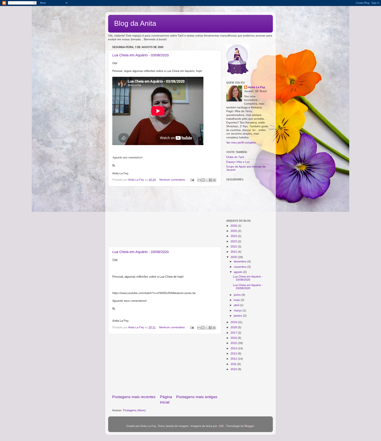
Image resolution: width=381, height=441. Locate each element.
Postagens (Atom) (134, 410)
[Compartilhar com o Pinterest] (214, 180)
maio (237, 299)
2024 (234, 236)
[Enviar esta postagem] (192, 179)
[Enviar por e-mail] (199, 180)
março (238, 310)
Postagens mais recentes (134, 397)
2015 (234, 343)
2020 (234, 257)
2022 (234, 246)
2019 (234, 322)
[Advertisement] (164, 216)
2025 (234, 230)
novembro (240, 266)
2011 (234, 364)
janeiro (238, 315)
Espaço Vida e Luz (238, 161)
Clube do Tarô (235, 157)
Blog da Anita (135, 23)
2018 (234, 327)
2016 (234, 337)
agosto (238, 272)
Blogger (249, 426)
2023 (234, 241)
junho (237, 294)
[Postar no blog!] (203, 180)
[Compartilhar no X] (207, 180)
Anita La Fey (256, 87)
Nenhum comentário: (173, 179)
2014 (234, 348)
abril (237, 305)
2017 (234, 332)
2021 (234, 251)
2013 (234, 353)
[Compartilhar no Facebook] (211, 180)
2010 (234, 369)
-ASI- (221, 426)
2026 (234, 225)
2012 (234, 358)
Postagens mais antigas (196, 397)
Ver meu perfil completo (241, 142)
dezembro (240, 261)
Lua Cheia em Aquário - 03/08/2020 (140, 55)
